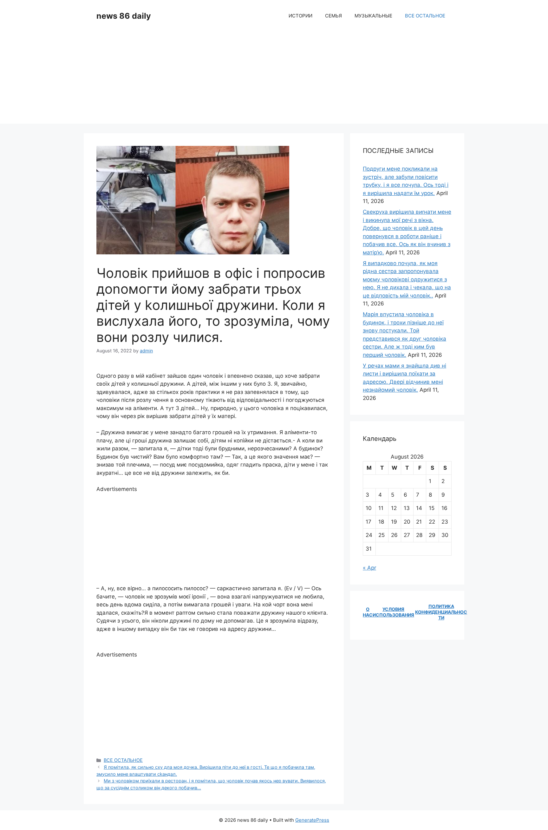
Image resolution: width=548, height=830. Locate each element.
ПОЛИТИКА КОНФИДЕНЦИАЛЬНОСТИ (441, 612)
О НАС (368, 612)
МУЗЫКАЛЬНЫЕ (373, 16)
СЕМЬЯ (333, 16)
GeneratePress (312, 820)
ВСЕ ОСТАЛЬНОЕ (425, 16)
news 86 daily (123, 16)
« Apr (369, 568)
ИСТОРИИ (300, 16)
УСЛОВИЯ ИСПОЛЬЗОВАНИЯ (393, 612)
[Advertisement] (274, 79)
